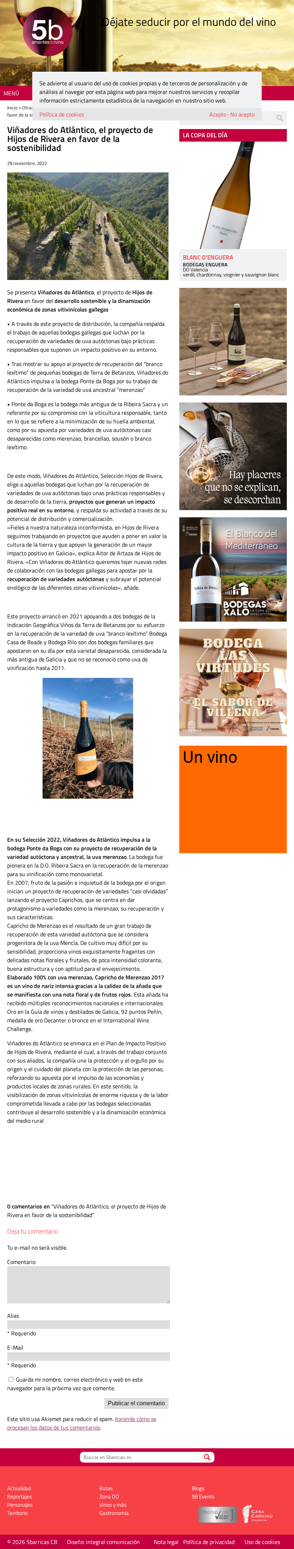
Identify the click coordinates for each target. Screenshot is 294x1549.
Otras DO (31, 107)
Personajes (20, 1505)
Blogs (198, 1488)
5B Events (203, 1496)
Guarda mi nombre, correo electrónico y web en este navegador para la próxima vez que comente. (75, 1383)
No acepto (242, 114)
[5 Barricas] (48, 32)
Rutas (106, 1488)
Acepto (217, 114)
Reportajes (19, 1496)
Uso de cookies (262, 1542)
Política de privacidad (208, 1542)
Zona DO (109, 1496)
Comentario (21, 1262)
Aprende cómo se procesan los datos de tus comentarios (81, 1423)
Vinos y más (113, 1505)
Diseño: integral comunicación (103, 1542)
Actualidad (19, 1488)
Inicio (12, 107)
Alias (13, 1315)
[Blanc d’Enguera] (233, 195)
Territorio (17, 1513)
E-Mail (15, 1347)
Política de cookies (61, 114)
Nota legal (166, 1542)
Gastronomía (114, 1513)
